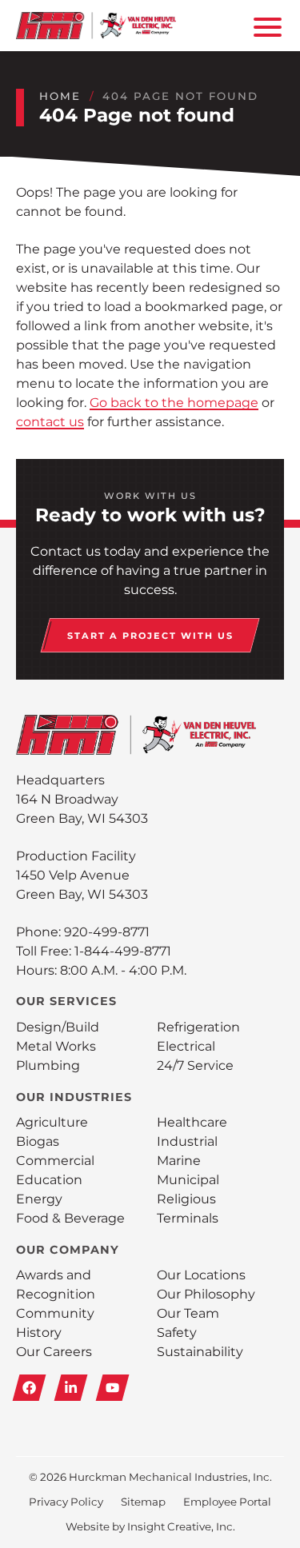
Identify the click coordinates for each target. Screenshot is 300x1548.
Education (49, 1179)
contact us (50, 421)
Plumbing (48, 1065)
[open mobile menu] (265, 25)
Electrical (186, 1046)
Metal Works (56, 1046)
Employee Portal (227, 1501)
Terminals (187, 1218)
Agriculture (52, 1122)
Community (55, 1313)
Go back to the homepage (174, 402)
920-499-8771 (107, 932)
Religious (186, 1199)
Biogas (37, 1141)
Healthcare (192, 1122)
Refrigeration (198, 1027)
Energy (39, 1199)
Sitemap (143, 1501)
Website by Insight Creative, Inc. (150, 1526)
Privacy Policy (66, 1501)
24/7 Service (195, 1065)
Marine (179, 1160)
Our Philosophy (206, 1294)
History (39, 1332)
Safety (177, 1332)
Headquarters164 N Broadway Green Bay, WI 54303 (82, 799)
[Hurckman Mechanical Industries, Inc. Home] (96, 25)
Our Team (188, 1313)
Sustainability (200, 1351)
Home (60, 96)
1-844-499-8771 (122, 951)
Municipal (188, 1179)
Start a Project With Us (150, 635)
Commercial (55, 1160)
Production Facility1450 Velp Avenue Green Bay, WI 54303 (82, 875)
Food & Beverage (70, 1218)
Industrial (187, 1141)
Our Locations (201, 1275)
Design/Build (57, 1027)
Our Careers (54, 1351)
